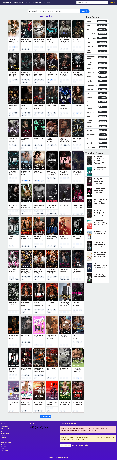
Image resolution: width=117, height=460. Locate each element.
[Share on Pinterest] (41, 427)
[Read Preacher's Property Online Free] (77, 292)
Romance (4, 427)
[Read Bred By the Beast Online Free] (26, 29)
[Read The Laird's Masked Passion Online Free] (26, 193)
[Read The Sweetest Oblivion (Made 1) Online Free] (89, 267)
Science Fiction (6, 442)
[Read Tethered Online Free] (13, 292)
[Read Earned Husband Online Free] (52, 62)
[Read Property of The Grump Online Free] (65, 29)
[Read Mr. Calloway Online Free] (13, 325)
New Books (46, 16)
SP (48, 410)
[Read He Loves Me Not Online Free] (13, 390)
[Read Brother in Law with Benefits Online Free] (65, 160)
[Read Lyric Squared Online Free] (65, 128)
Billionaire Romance (8, 429)
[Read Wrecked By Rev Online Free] (26, 292)
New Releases (40, 2)
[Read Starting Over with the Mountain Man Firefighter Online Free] (26, 226)
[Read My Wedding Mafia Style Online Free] (26, 390)
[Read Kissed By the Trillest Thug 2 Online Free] (77, 193)
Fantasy (4, 438)
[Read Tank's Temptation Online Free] (39, 292)
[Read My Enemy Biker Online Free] (39, 226)
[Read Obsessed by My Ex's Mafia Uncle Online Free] (52, 259)
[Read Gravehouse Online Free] (39, 128)
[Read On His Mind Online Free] (52, 226)
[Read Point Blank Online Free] (13, 160)
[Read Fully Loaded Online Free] (77, 128)
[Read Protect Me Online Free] (26, 160)
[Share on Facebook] (32, 427)
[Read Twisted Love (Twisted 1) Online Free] (89, 246)
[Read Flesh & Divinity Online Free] (65, 95)
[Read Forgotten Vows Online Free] (13, 95)
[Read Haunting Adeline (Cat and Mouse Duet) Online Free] (89, 160)
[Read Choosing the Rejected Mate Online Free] (26, 259)
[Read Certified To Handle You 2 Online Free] (77, 160)
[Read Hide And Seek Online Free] (26, 357)
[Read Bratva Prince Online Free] (52, 29)
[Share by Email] (46, 427)
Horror (3, 446)
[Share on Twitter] (37, 427)
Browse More (46, 416)
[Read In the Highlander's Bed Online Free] (65, 226)
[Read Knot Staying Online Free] (39, 325)
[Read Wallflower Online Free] (65, 193)
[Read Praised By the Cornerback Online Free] (52, 193)
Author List (50, 2)
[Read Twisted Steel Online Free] (13, 128)
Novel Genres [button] (18, 2)
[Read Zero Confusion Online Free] (26, 95)
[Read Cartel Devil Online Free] (39, 95)
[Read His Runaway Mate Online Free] (13, 193)
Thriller (3, 444)
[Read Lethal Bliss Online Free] (77, 226)
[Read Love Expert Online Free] (65, 325)
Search (112, 2)
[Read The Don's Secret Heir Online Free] (39, 62)
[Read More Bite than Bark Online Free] (77, 62)
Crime (3, 435)
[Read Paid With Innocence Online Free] (13, 29)
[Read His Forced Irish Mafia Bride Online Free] (13, 62)
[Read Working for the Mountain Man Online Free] (65, 390)
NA (13, 49)
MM (29, 115)
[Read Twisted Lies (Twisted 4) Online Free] (89, 278)
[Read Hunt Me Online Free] (65, 259)
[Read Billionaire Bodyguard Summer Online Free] (77, 357)
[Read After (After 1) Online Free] (89, 171)
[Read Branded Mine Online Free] (39, 29)
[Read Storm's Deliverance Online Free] (77, 259)
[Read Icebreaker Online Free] (89, 235)
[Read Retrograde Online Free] (65, 357)
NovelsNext (6, 2)
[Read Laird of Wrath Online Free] (52, 128)
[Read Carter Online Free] (13, 259)
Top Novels (30, 2)
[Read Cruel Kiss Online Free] (77, 95)
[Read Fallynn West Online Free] (52, 325)
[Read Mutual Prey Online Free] (13, 357)
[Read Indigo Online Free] (13, 226)
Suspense (4, 451)
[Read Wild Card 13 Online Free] (52, 390)
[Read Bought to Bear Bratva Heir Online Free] (39, 259)
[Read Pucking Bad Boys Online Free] (39, 357)
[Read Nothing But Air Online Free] (39, 390)
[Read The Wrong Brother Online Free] (26, 128)
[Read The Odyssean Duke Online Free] (77, 325)
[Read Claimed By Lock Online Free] (52, 292)
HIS (52, 145)
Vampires (4, 440)
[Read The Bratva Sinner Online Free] (65, 62)
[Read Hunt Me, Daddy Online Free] (77, 29)
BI (48, 115)
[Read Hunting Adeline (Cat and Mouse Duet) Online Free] (89, 213)
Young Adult (5, 433)
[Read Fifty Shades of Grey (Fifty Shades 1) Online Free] (89, 203)
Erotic (3, 431)
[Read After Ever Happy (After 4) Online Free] (89, 224)
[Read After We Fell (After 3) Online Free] (89, 192)
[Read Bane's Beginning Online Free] (52, 160)
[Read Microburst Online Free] (52, 357)
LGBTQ (24, 115)
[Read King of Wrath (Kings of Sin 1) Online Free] (89, 256)
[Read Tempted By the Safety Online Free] (39, 193)
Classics (4, 449)
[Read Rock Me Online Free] (39, 160)
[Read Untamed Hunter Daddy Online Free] (77, 390)
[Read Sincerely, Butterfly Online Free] (26, 62)
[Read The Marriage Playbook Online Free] (65, 292)
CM (55, 47)
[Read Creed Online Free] (26, 325)
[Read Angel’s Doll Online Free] (52, 95)
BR (13, 47)
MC (74, 82)
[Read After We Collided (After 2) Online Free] (89, 181)
